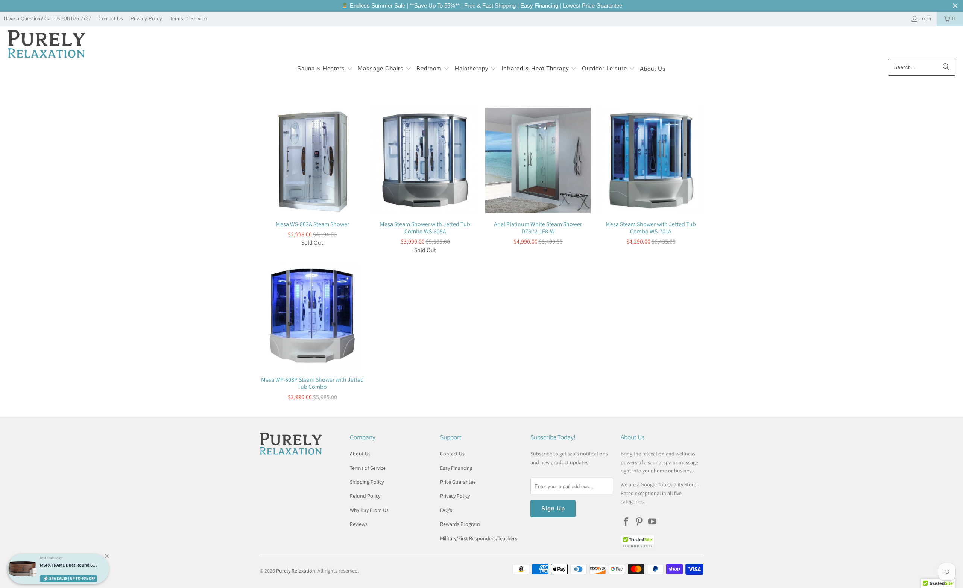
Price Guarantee (458, 481)
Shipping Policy (367, 481)
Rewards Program (460, 524)
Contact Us (111, 18)
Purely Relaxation (295, 570)
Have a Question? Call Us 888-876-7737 (47, 18)
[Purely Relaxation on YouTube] (652, 522)
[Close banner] (955, 6)
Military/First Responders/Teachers (478, 538)
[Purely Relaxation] (46, 44)
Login (925, 18)
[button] (325, 69)
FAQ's (446, 510)
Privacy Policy (146, 18)
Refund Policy (365, 495)
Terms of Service (188, 18)
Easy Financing (456, 468)
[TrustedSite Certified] (638, 542)
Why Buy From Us (369, 510)
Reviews (359, 524)
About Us (360, 453)
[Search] (946, 67)
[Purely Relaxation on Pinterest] (639, 522)
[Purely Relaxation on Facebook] (626, 522)
